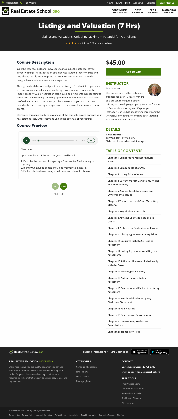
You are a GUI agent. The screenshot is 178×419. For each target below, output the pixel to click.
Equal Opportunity (89, 415)
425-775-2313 (30, 3)
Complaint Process (106, 415)
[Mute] (83, 140)
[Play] (26, 140)
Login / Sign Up (167, 3)
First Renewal (138, 11)
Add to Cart (133, 71)
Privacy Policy (27, 415)
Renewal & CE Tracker (132, 393)
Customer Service (131, 366)
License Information (44, 415)
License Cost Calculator (133, 388)
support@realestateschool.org (144, 371)
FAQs (119, 2)
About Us (138, 2)
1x (91, 140)
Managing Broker (169, 11)
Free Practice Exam (131, 383)
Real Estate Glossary (131, 398)
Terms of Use (14, 415)
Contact (150, 2)
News (110, 2)
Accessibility (74, 415)
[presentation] (55, 186)
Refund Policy (60, 415)
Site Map (120, 415)
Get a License (153, 11)
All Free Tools (128, 402)
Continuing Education (120, 11)
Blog (127, 2)
